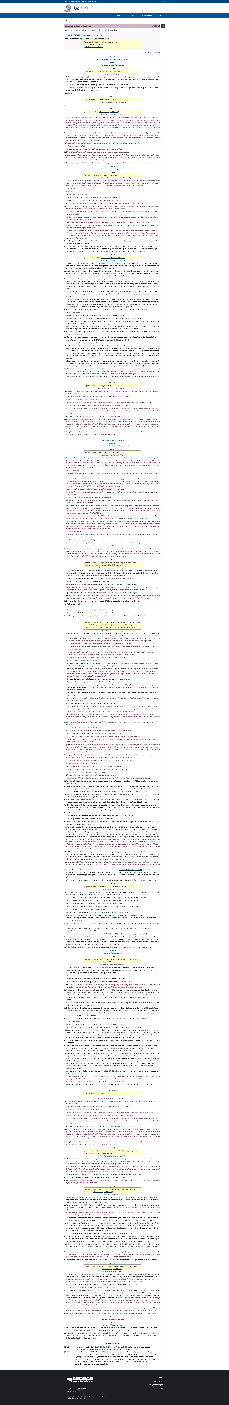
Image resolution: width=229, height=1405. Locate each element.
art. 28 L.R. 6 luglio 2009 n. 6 (102, 385)
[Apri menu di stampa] (153, 26)
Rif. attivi (77, 30)
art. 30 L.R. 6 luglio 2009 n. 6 (113, 565)
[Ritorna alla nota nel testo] (67, 1347)
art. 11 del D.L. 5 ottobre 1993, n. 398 (107, 915)
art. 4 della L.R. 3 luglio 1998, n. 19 (110, 934)
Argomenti (69, 30)
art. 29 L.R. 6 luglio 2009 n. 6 (108, 452)
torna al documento (152, 53)
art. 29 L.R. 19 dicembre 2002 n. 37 (113, 258)
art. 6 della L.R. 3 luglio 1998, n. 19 (92, 796)
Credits (160, 1388)
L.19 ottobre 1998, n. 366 (112, 818)
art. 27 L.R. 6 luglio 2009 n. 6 (111, 175)
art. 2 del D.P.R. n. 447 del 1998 (130, 870)
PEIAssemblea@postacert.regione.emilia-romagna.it (87, 1396)
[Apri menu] (163, 26)
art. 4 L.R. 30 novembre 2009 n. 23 (105, 99)
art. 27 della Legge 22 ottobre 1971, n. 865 (125, 906)
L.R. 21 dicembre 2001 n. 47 (93, 47)
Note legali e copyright (155, 1384)
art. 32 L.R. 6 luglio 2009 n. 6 (104, 962)
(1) (130, 178)
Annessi (94, 30)
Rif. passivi (85, 30)
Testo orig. (102, 30)
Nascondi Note (113, 30)
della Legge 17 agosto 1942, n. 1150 (126, 900)
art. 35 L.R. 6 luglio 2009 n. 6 (102, 1192)
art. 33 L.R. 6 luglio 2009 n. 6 (101, 1093)
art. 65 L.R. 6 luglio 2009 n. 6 (109, 71)
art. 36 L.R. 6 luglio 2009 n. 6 (111, 1269)
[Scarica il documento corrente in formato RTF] (156, 26)
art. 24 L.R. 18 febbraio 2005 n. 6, (103, 1347)
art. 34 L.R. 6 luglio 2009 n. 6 (104, 1153)
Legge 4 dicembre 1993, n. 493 (144, 915)
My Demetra (163, 1)
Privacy (160, 1377)
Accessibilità (158, 1381)
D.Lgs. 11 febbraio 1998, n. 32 (144, 880)
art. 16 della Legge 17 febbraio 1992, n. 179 (111, 912)
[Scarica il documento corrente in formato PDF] (159, 26)
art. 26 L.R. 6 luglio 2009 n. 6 (108, 112)
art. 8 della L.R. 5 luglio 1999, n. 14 (124, 815)
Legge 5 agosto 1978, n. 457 (96, 909)
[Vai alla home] (67, 20)
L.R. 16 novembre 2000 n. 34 (94, 44)
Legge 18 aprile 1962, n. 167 (111, 903)
